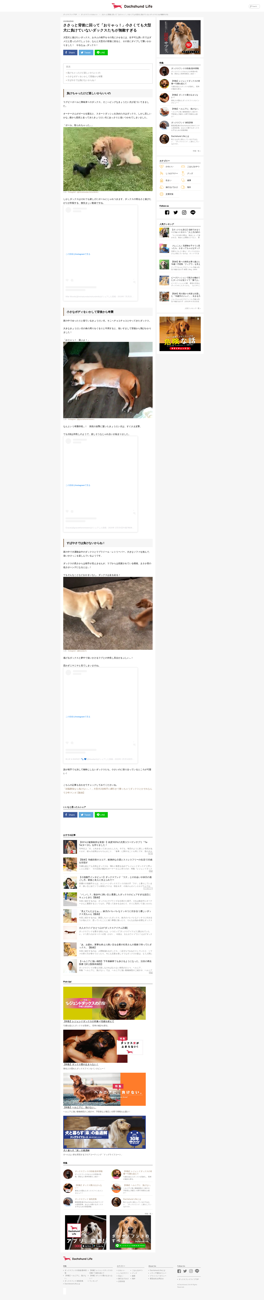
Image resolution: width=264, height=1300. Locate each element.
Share (72, 52)
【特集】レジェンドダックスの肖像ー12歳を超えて (100, 1271)
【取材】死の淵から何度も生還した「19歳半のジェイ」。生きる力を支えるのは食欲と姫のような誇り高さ (185, 294)
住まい (168, 180)
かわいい (95, 14)
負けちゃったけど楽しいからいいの (83, 72)
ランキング (93, 1281)
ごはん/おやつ (193, 166)
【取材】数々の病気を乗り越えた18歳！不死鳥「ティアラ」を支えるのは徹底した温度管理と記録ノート (185, 262)
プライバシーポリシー (158, 1276)
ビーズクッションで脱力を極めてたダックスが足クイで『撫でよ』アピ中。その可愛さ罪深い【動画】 (185, 278)
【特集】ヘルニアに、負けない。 (75, 1276)
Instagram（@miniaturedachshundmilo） (83, 192)
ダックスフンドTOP (70, 14)
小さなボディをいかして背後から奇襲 (84, 76)
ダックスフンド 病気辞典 (74, 1281)
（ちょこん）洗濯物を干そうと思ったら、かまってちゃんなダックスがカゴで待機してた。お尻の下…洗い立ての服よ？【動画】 (185, 246)
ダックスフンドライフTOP (189, 1279)
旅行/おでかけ (172, 187)
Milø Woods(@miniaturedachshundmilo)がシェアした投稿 (91, 296)
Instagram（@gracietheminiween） (81, 419)
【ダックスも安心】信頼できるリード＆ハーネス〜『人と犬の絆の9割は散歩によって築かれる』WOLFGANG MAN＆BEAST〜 (185, 231)
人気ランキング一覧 (192, 308)
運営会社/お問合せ (157, 1279)
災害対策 (169, 194)
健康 (189, 180)
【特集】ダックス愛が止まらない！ (100, 1276)
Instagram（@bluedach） (78, 651)
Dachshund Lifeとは (72, 1284)
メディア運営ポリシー (158, 1273)
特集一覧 (148, 1214)
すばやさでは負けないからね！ (81, 80)
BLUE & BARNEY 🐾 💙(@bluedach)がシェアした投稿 (89, 759)
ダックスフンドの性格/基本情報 (76, 1271)
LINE (102, 52)
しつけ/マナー (172, 173)
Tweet (87, 52)
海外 (189, 187)
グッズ (190, 173)
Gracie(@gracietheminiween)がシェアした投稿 (86, 528)
